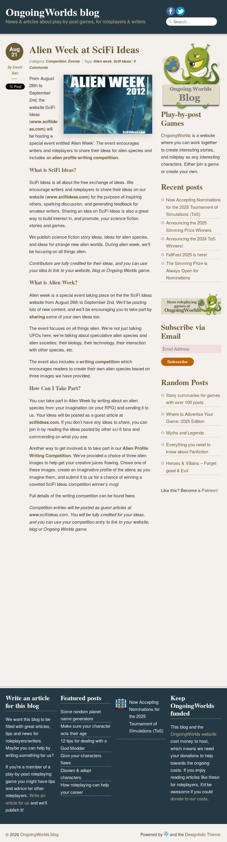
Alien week (102, 61)
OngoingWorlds (176, 135)
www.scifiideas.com (67, 196)
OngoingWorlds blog (52, 11)
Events (74, 61)
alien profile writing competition (85, 157)
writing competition (100, 361)
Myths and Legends (185, 432)
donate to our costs (189, 798)
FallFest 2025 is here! (186, 254)
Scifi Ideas (122, 61)
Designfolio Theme (202, 834)
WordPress (166, 833)
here (129, 495)
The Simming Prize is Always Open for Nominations (186, 270)
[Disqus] (79, 611)
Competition (56, 61)
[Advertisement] (191, 536)
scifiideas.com (44, 422)
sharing (37, 316)
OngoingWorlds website (193, 734)
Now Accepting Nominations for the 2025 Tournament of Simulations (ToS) (193, 206)
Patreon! (210, 490)
